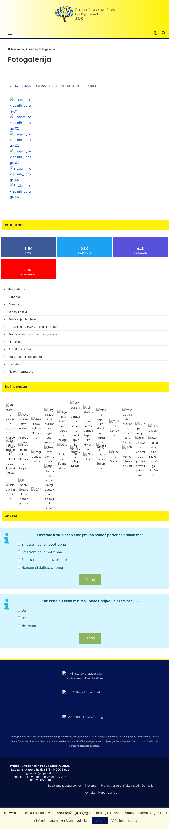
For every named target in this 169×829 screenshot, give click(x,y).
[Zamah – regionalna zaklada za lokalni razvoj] (10, 456)
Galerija (21, 86)
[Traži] (163, 32)
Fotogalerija (16, 289)
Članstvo (14, 364)
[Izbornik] (10, 32)
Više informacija (124, 820)
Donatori (14, 304)
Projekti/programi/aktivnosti (120, 785)
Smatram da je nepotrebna (43, 544)
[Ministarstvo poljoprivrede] (75, 456)
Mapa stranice (107, 792)
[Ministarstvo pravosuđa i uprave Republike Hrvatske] (88, 428)
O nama (31, 49)
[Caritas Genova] (114, 428)
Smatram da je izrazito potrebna (48, 560)
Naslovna (17, 49)
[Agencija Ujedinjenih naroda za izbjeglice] (62, 428)
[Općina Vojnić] (114, 456)
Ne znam (28, 626)
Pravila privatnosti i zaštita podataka (32, 334)
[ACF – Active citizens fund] (127, 456)
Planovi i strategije (20, 371)
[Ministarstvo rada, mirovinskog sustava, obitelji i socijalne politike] (49, 491)
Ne (23, 618)
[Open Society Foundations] (62, 456)
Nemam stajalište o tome (42, 567)
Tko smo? (15, 341)
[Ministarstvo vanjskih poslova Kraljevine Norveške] (10, 428)
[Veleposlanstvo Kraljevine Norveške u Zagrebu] (127, 428)
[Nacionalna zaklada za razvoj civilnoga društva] (153, 456)
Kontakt (89, 792)
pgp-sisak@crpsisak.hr (39, 773)
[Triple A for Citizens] (10, 491)
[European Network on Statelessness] (23, 491)
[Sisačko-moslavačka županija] (101, 456)
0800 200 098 (56, 776)
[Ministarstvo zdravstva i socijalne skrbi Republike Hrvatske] (75, 428)
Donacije (14, 297)
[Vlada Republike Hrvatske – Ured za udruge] (101, 428)
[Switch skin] (156, 32)
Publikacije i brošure (22, 319)
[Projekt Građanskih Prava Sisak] (84, 14)
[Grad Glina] (88, 456)
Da (23, 610)
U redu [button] (100, 820)
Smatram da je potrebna (41, 552)
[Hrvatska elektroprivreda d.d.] (49, 456)
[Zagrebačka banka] (36, 456)
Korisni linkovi (17, 312)
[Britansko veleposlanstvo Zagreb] (23, 456)
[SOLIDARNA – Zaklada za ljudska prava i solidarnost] (140, 456)
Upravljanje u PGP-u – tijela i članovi (32, 326)
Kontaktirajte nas (19, 349)
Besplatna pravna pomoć (65, 785)
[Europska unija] (140, 428)
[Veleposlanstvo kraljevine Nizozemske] (23, 428)
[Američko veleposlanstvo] (36, 428)
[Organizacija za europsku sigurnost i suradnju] (49, 428)
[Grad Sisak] (153, 428)
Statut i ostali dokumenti (25, 356)
